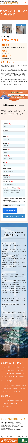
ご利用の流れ (20, 370)
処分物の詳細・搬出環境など (11, 188)
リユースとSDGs (20, 373)
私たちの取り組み (20, 376)
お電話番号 (7, 175)
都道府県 (6, 149)
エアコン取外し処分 (6, 391)
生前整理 (4, 388)
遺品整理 (24, 385)
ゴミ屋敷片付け (21, 388)
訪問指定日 (5, 130)
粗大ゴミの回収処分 (6, 406)
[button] (25, 2)
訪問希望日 (7, 124)
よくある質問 (5, 373)
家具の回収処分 (18, 400)
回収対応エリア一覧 (19, 367)
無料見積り (4, 376)
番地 (5, 162)
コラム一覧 (11, 373)
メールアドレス (8, 181)
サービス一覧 (5, 385)
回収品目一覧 (10, 367)
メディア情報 (11, 376)
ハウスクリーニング (16, 391)
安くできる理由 (11, 370)
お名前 (6, 136)
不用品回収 (11, 385)
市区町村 (6, 156)
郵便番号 (6, 143)
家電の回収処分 (5, 403)
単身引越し (18, 385)
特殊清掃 (9, 388)
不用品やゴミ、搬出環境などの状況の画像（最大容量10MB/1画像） (14, 200)
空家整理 (15, 388)
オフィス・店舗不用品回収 (8, 400)
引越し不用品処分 (14, 403)
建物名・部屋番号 (7, 168)
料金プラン (4, 370)
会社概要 (4, 367)
